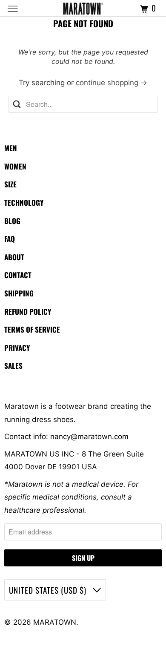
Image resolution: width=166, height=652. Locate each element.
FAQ (9, 238)
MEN (10, 148)
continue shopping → (111, 82)
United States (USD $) (49, 590)
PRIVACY (17, 347)
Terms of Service (32, 329)
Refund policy (27, 311)
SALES (13, 365)
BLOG (12, 220)
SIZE (10, 184)
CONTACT (17, 275)
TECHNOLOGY (23, 202)
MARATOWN (54, 622)
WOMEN (15, 166)
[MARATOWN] (83, 8)
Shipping (19, 293)
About (14, 257)
